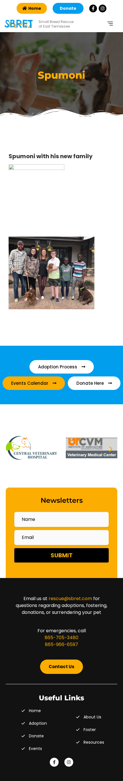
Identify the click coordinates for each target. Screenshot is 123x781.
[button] (12, 449)
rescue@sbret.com (70, 598)
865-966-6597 (61, 644)
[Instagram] (102, 8)
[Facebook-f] (93, 8)
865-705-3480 (61, 637)
